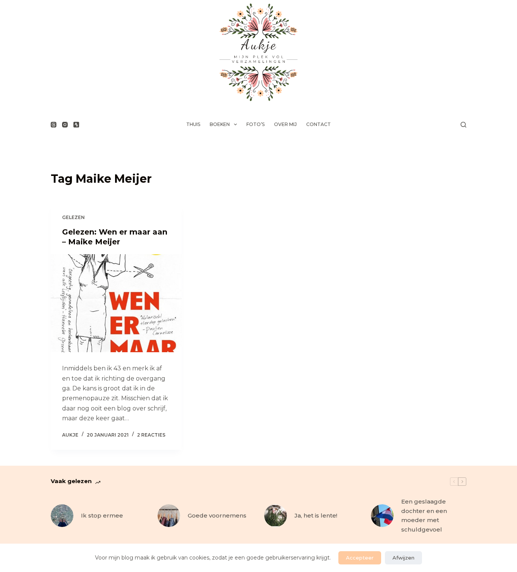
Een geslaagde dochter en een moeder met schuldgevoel (424, 515)
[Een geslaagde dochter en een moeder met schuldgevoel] (382, 515)
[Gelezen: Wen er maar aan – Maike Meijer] (116, 303)
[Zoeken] (463, 124)
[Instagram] (65, 124)
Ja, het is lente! (315, 515)
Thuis (193, 124)
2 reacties (151, 435)
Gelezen (73, 217)
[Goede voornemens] (168, 515)
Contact (318, 124)
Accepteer (360, 558)
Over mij (285, 124)
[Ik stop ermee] (62, 515)
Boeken (220, 124)
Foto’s (255, 124)
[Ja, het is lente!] (275, 515)
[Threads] (53, 124)
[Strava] (76, 124)
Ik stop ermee (102, 515)
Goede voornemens (217, 515)
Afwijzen (403, 558)
